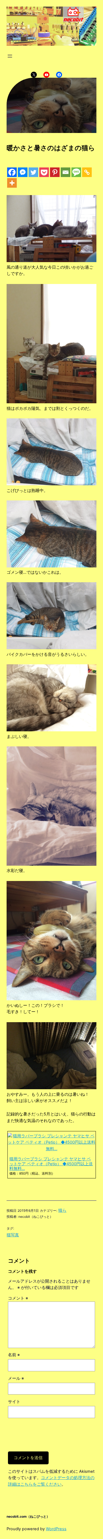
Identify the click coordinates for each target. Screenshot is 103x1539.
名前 (14, 1354)
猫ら (62, 1210)
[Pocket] (44, 172)
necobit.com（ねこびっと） (28, 1516)
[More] (12, 183)
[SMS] (76, 172)
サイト (14, 1401)
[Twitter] (33, 172)
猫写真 (13, 1235)
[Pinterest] (55, 172)
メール (16, 1378)
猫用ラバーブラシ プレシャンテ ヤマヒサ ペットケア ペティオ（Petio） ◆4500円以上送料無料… (51, 1164)
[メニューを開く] (10, 56)
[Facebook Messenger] (22, 172)
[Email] (65, 172)
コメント (18, 1298)
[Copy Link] (87, 172)
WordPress (56, 1528)
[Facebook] (12, 172)
